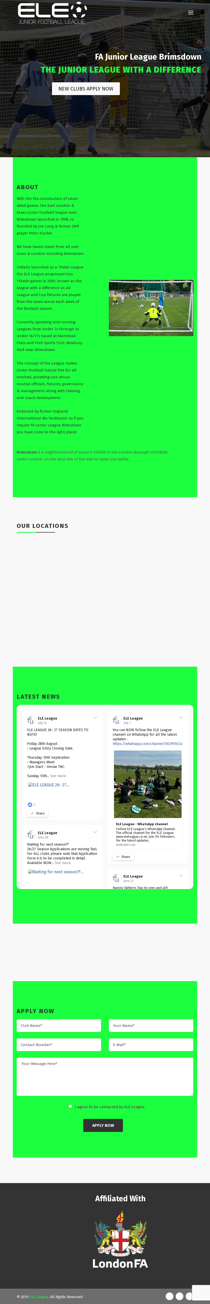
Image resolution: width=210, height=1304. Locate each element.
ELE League (47, 718)
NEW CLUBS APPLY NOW (85, 89)
